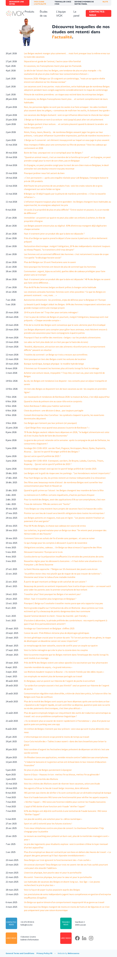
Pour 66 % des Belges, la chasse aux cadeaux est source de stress (55, 525)
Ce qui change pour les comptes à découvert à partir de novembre (55, 542)
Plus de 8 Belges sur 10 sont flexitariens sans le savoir (50, 262)
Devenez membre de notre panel (84, 3)
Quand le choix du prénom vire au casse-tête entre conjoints (53, 401)
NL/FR (105, 2)
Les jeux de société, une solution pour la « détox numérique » (53, 819)
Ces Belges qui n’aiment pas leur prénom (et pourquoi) (50, 423)
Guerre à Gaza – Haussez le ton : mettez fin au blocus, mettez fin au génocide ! (62, 774)
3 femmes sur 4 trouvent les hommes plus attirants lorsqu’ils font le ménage (61, 368)
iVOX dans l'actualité (40, 3)
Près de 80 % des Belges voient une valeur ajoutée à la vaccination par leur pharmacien (66, 662)
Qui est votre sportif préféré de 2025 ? (42, 456)
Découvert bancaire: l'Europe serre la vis (43, 552)
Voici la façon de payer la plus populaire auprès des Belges (52, 889)
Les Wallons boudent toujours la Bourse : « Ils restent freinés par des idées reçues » (64, 671)
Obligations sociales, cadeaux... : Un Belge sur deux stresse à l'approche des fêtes (63, 547)
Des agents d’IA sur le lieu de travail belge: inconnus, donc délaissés (56, 788)
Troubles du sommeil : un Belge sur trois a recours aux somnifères (55, 354)
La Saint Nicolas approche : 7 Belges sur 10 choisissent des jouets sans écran (60, 569)
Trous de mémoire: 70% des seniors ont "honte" (47, 504)
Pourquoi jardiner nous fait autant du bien (44, 173)
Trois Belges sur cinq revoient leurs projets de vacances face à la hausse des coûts (63, 508)
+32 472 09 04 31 (27, 922)
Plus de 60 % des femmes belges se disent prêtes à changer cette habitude (60, 287)
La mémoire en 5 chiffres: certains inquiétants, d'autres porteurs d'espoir (59, 494)
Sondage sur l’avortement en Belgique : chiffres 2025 (49, 628)
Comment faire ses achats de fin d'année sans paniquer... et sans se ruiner (59, 538)
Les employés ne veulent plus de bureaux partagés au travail (53, 676)
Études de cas (43, 13)
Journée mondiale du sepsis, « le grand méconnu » (48, 667)
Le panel (76, 13)
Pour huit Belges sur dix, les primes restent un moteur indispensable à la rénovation (65, 477)
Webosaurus (73, 953)
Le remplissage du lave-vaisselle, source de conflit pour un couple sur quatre (61, 645)
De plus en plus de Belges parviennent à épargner (48, 769)
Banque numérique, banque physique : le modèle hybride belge (54, 363)
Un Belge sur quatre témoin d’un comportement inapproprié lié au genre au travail (64, 902)
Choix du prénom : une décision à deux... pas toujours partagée (53, 410)
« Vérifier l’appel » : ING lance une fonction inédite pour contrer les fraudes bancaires (65, 801)
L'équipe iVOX (61, 13)
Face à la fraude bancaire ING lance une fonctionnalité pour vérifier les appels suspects (66, 797)
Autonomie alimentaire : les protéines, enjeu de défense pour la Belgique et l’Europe (65, 299)
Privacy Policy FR (44, 953)
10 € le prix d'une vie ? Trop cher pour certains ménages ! (51, 312)
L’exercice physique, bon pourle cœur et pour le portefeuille (52, 872)
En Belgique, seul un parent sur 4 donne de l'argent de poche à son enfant (59, 680)
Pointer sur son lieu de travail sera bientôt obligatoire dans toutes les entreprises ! (64, 513)
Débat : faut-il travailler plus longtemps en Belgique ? (50, 598)
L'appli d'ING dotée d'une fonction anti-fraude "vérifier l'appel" (54, 806)
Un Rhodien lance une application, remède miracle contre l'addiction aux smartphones (66, 757)
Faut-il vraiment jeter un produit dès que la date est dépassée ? (54, 233)
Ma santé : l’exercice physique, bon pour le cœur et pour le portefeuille (58, 877)
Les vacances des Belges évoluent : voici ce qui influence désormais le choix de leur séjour (66, 115)
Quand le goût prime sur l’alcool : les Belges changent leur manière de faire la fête (64, 490)
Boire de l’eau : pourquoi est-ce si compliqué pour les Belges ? (53, 152)
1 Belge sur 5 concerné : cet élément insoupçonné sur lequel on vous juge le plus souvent (66, 140)
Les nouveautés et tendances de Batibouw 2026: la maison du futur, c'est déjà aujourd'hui (66, 396)
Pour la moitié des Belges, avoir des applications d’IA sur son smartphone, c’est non (64, 499)
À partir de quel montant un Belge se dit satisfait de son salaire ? (55, 581)
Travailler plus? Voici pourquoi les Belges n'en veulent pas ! (52, 594)
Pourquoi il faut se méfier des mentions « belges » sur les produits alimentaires (62, 337)
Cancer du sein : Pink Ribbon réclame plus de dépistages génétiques (56, 633)
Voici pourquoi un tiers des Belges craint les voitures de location (55, 359)
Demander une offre (16, 3)
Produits (29, 11)
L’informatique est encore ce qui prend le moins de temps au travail (56, 736)
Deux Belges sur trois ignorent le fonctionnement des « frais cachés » (57, 860)
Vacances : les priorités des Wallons (41, 779)
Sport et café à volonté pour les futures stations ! (48, 823)
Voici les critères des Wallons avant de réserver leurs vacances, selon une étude (62, 783)
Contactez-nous (97, 13)
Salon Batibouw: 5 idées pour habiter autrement (47, 405)
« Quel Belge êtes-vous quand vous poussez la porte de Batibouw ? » (56, 427)
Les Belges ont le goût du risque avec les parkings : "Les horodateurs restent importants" (67, 473)
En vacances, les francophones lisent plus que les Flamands (52, 65)
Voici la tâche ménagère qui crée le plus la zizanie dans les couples (56, 650)
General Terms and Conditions (20, 953)
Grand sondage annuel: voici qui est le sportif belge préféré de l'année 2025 (60, 468)
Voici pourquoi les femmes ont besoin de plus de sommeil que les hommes (60, 266)
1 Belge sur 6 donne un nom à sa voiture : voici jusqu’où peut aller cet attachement (63, 119)
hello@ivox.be (27, 924)
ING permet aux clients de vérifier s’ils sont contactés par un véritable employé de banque (67, 792)
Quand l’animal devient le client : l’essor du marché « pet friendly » (56, 615)
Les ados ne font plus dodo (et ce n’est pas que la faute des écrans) (56, 342)
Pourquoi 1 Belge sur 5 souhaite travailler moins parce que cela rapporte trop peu (63, 603)
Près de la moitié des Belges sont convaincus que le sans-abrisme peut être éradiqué (64, 324)
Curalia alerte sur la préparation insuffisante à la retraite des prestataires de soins (64, 556)
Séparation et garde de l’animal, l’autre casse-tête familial (52, 61)
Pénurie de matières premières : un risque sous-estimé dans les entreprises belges (63, 94)
